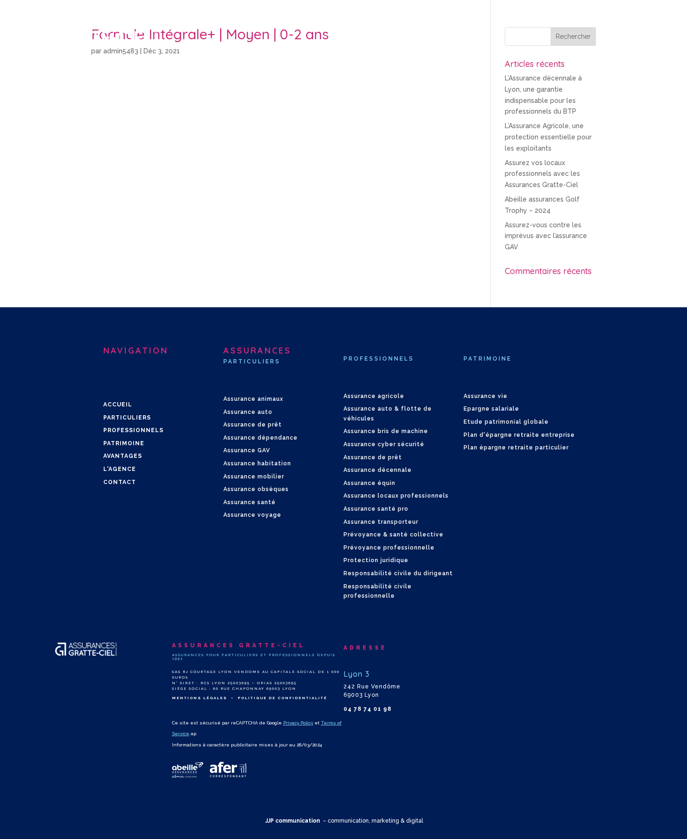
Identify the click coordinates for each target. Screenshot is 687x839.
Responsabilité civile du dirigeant (398, 573)
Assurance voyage (252, 515)
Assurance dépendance (260, 437)
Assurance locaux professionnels (396, 495)
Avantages (122, 456)
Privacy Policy (298, 722)
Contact (119, 482)
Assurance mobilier (253, 476)
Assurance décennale (378, 470)
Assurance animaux (253, 399)
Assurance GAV (246, 450)
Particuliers (127, 417)
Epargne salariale (491, 408)
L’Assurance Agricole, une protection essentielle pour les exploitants (548, 137)
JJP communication (293, 820)
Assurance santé (249, 502)
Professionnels (133, 430)
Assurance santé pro (376, 509)
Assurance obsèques (256, 489)
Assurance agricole (374, 396)
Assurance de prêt (252, 424)
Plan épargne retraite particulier (516, 447)
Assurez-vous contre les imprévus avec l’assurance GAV (546, 236)
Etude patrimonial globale (506, 422)
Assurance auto (247, 412)
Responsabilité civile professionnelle (378, 591)
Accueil (117, 404)
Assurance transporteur (381, 522)
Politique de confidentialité (282, 697)
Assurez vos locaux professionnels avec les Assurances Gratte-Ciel (542, 174)
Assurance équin (369, 483)
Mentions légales (199, 697)
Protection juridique (376, 560)
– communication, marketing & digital (373, 820)
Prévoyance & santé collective (394, 534)
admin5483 (120, 51)
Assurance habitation (257, 463)
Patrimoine (123, 443)
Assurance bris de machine (386, 431)
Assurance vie (486, 396)
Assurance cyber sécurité (384, 444)
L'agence (119, 469)
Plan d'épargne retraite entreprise (519, 435)
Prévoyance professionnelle (389, 547)
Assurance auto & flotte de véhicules (388, 413)
